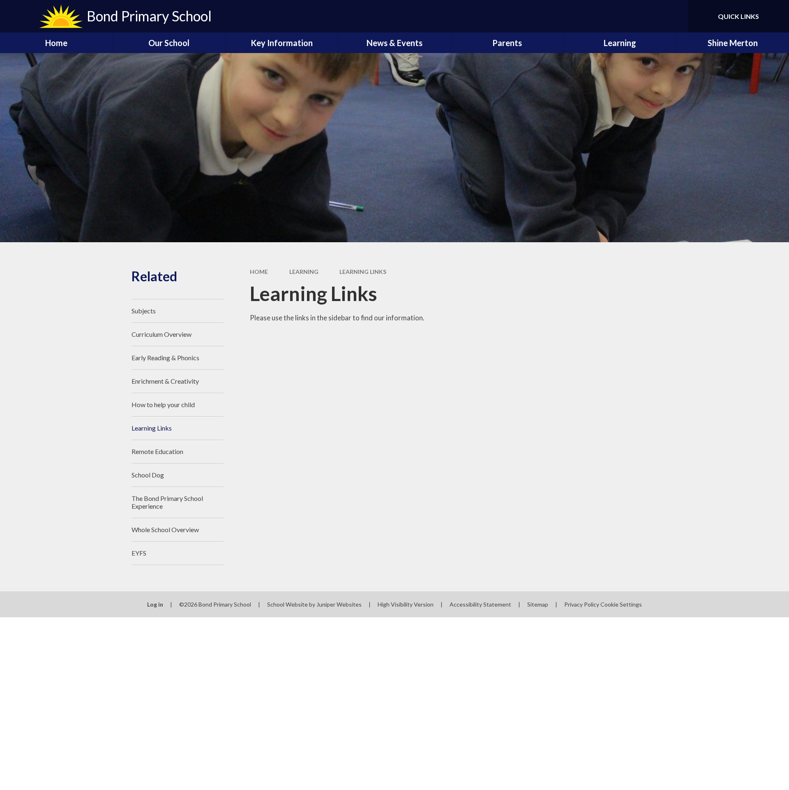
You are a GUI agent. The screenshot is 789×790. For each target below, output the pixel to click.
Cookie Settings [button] (621, 604)
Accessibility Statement (480, 604)
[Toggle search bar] (673, 16)
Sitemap (537, 604)
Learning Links (362, 271)
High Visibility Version (406, 604)
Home (259, 271)
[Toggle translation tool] (644, 16)
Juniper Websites (339, 604)
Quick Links (738, 16)
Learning (303, 271)
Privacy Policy (581, 604)
